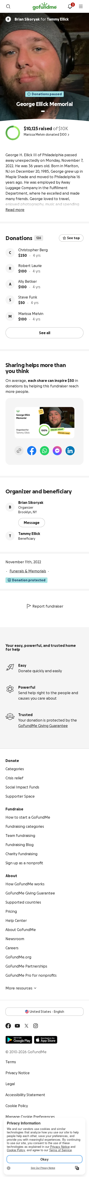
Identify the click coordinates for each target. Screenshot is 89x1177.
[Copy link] (19, 451)
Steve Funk (27, 297)
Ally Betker (27, 281)
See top (73, 238)
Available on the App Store (45, 1040)
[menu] (80, 6)
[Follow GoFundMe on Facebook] (8, 1025)
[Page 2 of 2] (47, 111)
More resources (18, 988)
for (42, 19)
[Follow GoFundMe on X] (26, 1025)
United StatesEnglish (47, 1011)
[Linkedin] (70, 451)
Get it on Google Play (18, 1040)
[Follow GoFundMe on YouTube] (17, 1025)
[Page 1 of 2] (43, 111)
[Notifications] (69, 6)
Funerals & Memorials (28, 571)
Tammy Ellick (29, 534)
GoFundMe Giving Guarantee (43, 726)
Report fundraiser (47, 606)
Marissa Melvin (30, 314)
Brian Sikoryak (30, 502)
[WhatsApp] (44, 451)
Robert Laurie (30, 266)
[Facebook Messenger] (57, 451)
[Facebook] (31, 451)
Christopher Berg (33, 250)
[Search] (8, 6)
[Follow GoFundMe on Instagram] (35, 1025)
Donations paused (47, 94)
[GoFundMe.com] (45, 6)
